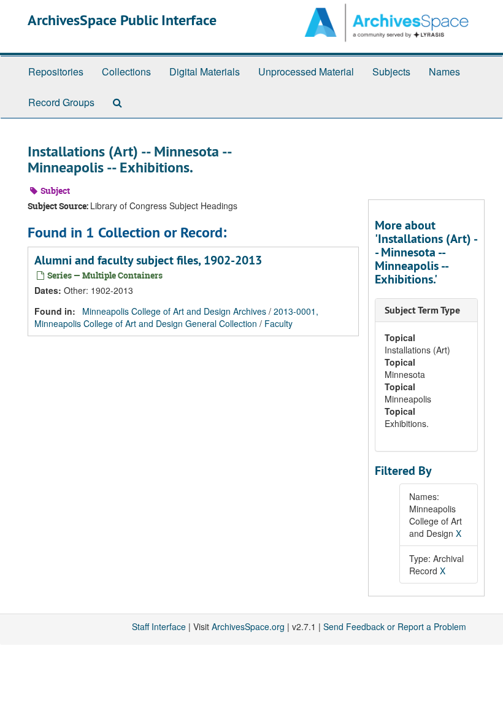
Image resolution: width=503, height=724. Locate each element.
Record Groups (61, 102)
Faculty (278, 323)
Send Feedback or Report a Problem (394, 626)
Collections (126, 71)
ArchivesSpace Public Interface (122, 19)
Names (444, 71)
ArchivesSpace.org (248, 626)
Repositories (55, 71)
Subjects (391, 71)
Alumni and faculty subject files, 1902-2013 (148, 260)
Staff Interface (159, 626)
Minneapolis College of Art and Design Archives (174, 311)
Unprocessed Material (306, 71)
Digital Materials (204, 71)
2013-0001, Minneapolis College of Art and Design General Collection (176, 317)
